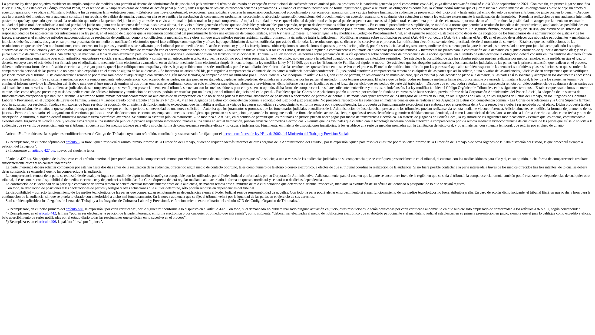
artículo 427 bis (43, 150)
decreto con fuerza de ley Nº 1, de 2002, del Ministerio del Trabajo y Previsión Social (285, 134)
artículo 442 (47, 213)
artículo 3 (72, 142)
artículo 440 (74, 209)
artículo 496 (47, 222)
